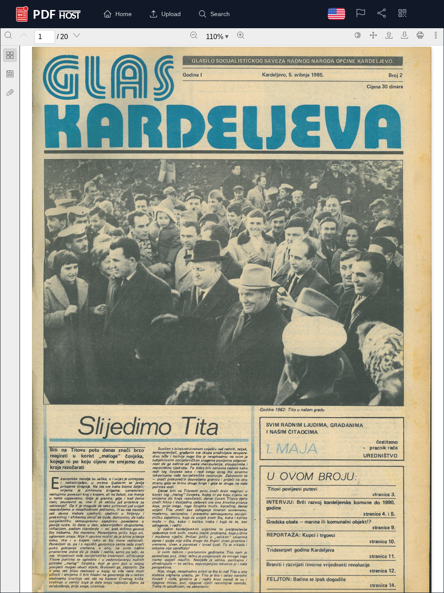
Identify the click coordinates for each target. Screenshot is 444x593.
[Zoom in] (241, 35)
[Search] (8, 35)
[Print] (420, 35)
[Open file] (389, 35)
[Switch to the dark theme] (358, 35)
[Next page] (77, 35)
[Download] (404, 35)
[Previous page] (24, 35)
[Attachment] (10, 92)
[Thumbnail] (10, 55)
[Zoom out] (194, 35)
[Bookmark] (10, 74)
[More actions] (436, 35)
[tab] (10, 56)
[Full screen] (373, 35)
